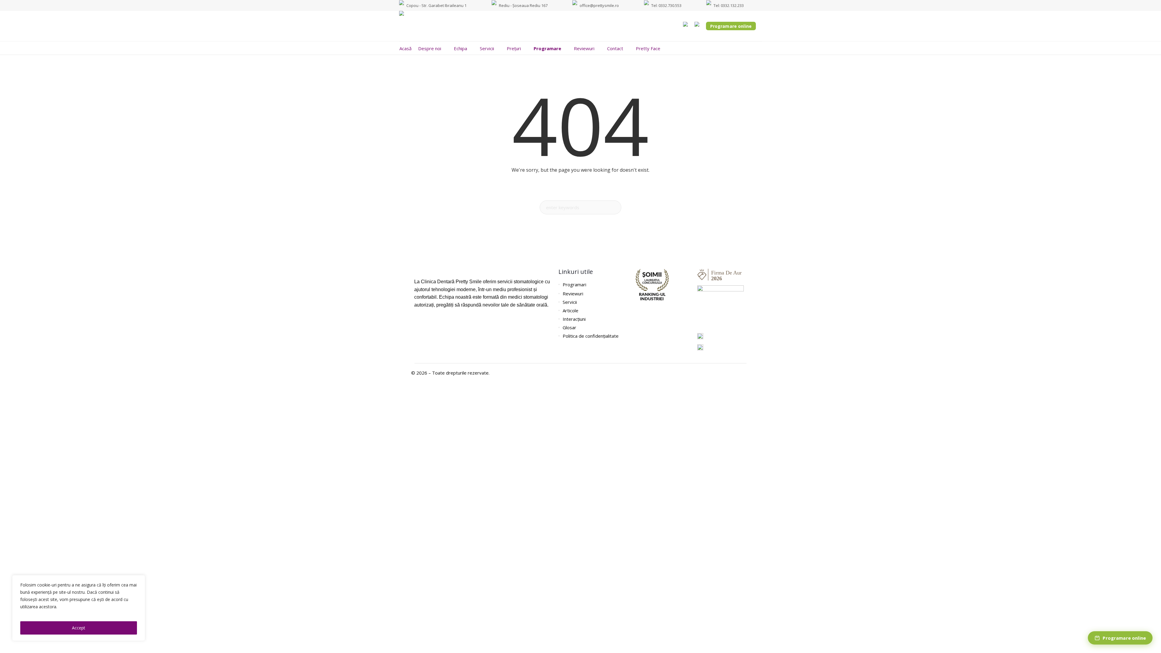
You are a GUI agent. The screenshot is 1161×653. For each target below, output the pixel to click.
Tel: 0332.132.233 (729, 5)
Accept (78, 628)
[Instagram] (428, 323)
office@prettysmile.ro (599, 5)
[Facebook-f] (417, 323)
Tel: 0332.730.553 (666, 5)
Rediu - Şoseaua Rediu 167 (523, 5)
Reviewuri (573, 293)
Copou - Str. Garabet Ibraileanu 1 (436, 5)
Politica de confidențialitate (591, 336)
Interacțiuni (574, 319)
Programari (574, 284)
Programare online (731, 26)
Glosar (569, 327)
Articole (570, 310)
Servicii (570, 302)
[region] (78, 608)
